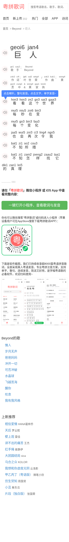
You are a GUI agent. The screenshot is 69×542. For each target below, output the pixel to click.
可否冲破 (11, 369)
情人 (8, 345)
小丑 (8, 487)
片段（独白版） (16, 493)
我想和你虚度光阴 (17, 468)
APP (55, 18)
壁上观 (10, 436)
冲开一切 (11, 363)
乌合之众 (11, 462)
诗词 (65, 18)
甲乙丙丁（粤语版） (19, 474)
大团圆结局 (13, 455)
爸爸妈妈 (11, 357)
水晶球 (9, 376)
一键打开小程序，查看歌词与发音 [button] (34, 205)
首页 (6, 18)
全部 (45, 18)
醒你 (8, 388)
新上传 (20, 18)
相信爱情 (11, 424)
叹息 (8, 394)
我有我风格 (12, 400)
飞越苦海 (11, 382)
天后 (8, 430)
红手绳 (10, 449)
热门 (35, 18)
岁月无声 (11, 351)
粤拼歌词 (13, 7)
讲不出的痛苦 (14, 443)
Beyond (16, 28)
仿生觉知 (11, 481)
